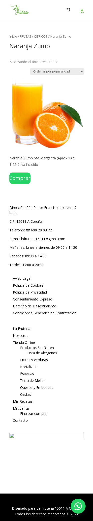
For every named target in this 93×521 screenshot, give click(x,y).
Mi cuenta (21, 408)
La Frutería (21, 328)
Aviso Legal (22, 278)
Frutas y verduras (34, 359)
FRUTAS (25, 36)
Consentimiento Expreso (32, 299)
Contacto (20, 420)
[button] (78, 506)
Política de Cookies (28, 285)
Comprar (20, 178)
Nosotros (20, 335)
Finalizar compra (33, 413)
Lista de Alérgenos (42, 352)
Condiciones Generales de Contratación (44, 313)
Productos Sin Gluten (37, 347)
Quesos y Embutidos (36, 387)
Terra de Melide (32, 380)
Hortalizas (28, 366)
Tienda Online (24, 342)
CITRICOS (41, 36)
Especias (27, 373)
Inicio (13, 36)
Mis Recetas (22, 401)
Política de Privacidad (30, 292)
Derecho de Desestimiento (34, 306)
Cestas (25, 394)
